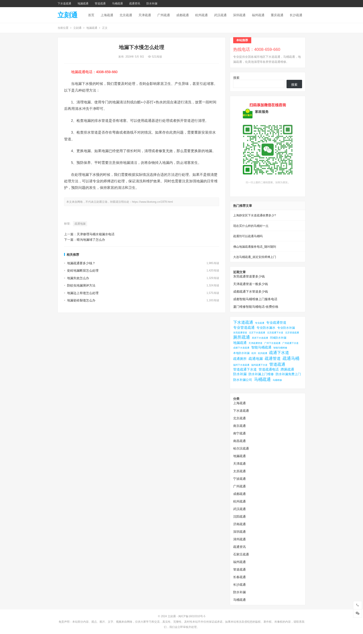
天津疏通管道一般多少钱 (250, 284)
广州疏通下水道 (290, 343)
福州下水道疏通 (241, 365)
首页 (91, 15)
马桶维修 (277, 380)
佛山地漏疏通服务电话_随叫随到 (254, 246)
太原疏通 (239, 471)
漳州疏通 (239, 539)
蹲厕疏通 (287, 369)
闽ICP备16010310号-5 (191, 616)
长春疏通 (239, 577)
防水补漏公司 (242, 379)
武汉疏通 (220, 15)
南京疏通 (239, 425)
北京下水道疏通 (257, 332)
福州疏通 (258, 15)
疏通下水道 (279, 352)
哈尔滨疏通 (241, 448)
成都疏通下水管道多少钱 (250, 291)
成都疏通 (182, 15)
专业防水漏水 (265, 327)
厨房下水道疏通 (260, 338)
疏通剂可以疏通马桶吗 (248, 236)
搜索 (236, 77)
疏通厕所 (240, 358)
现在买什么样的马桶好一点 (250, 226)
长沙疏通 (296, 15)
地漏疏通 (83, 3)
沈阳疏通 (239, 516)
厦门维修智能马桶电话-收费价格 (255, 306)
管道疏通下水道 (245, 369)
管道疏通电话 (269, 369)
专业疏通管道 (276, 322)
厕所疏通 (241, 337)
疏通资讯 (134, 3)
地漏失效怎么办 (78, 278)
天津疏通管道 (255, 343)
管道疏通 (100, 3)
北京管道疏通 (292, 332)
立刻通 (68, 15)
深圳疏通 (239, 15)
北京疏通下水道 (275, 332)
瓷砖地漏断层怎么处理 (83, 270)
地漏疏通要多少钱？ (81, 263)
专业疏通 (259, 323)
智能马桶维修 (280, 347)
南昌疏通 (239, 441)
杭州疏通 (201, 15)
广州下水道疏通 (272, 343)
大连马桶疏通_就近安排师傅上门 (254, 257)
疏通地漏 (80, 223)
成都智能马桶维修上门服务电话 (255, 299)
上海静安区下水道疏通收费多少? (254, 215)
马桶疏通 (117, 3)
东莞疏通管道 (240, 332)
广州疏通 (163, 15)
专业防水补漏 (286, 327)
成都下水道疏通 (241, 347)
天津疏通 (144, 15)
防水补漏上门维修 (261, 374)
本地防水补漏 (241, 353)
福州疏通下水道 (259, 365)
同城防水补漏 (278, 337)
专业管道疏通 (244, 328)
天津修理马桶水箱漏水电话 (95, 234)
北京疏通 (126, 15)
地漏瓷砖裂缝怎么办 (81, 300)
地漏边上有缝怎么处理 (83, 293)
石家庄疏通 (241, 554)
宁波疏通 (239, 478)
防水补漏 (151, 3)
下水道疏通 (64, 3)
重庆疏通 (277, 15)
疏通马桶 (291, 358)
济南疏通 (239, 524)
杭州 (253, 353)
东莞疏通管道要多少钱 (249, 276)
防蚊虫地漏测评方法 (81, 285)
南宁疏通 (239, 433)
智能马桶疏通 (261, 347)
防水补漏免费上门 (288, 374)
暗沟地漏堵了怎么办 (91, 239)
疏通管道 (273, 358)
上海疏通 (107, 15)
